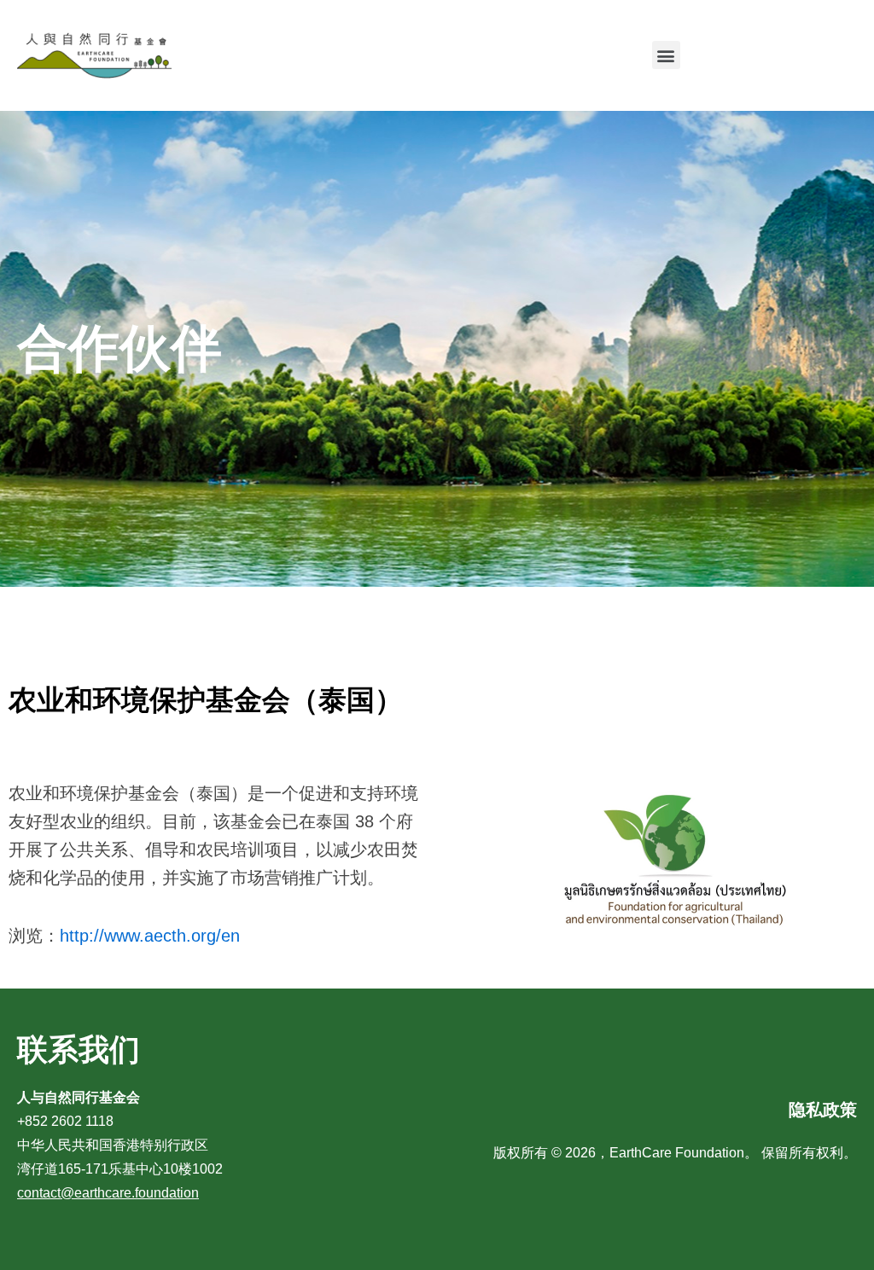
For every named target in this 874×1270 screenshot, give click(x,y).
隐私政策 (823, 1109)
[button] (666, 55)
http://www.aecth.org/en (150, 935)
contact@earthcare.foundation (108, 1193)
